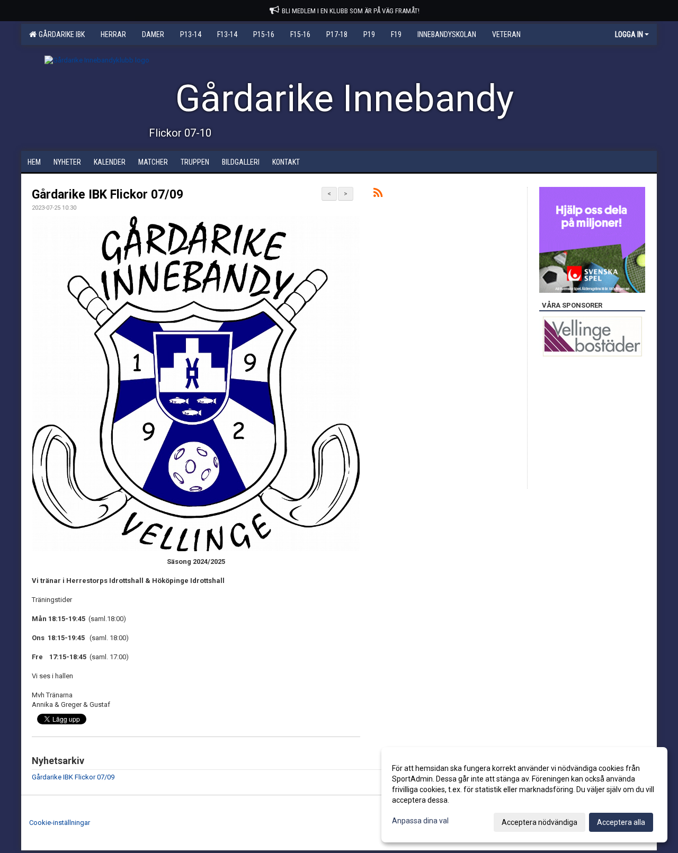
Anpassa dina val (420, 820)
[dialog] (524, 794)
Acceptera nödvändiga (539, 822)
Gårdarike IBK (60, 34)
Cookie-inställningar (59, 823)
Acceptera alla (621, 822)
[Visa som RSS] (377, 195)
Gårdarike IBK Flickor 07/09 (107, 194)
